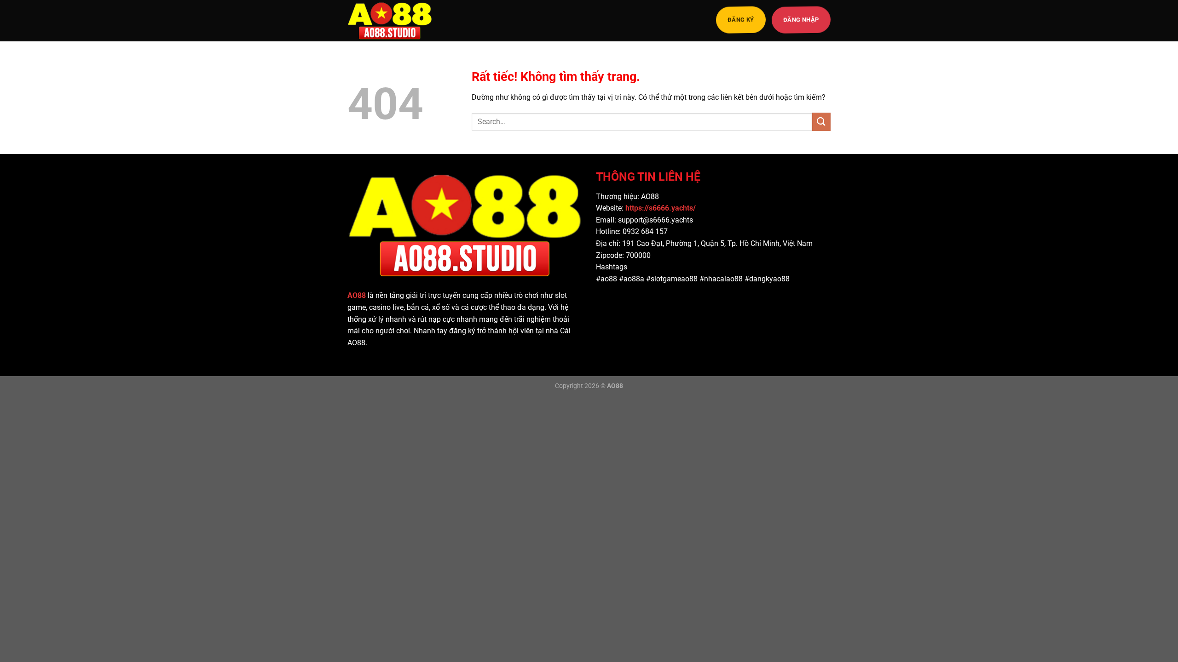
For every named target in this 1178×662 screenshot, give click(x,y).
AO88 (356, 295)
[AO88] (393, 20)
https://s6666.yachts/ (661, 208)
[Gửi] (821, 122)
